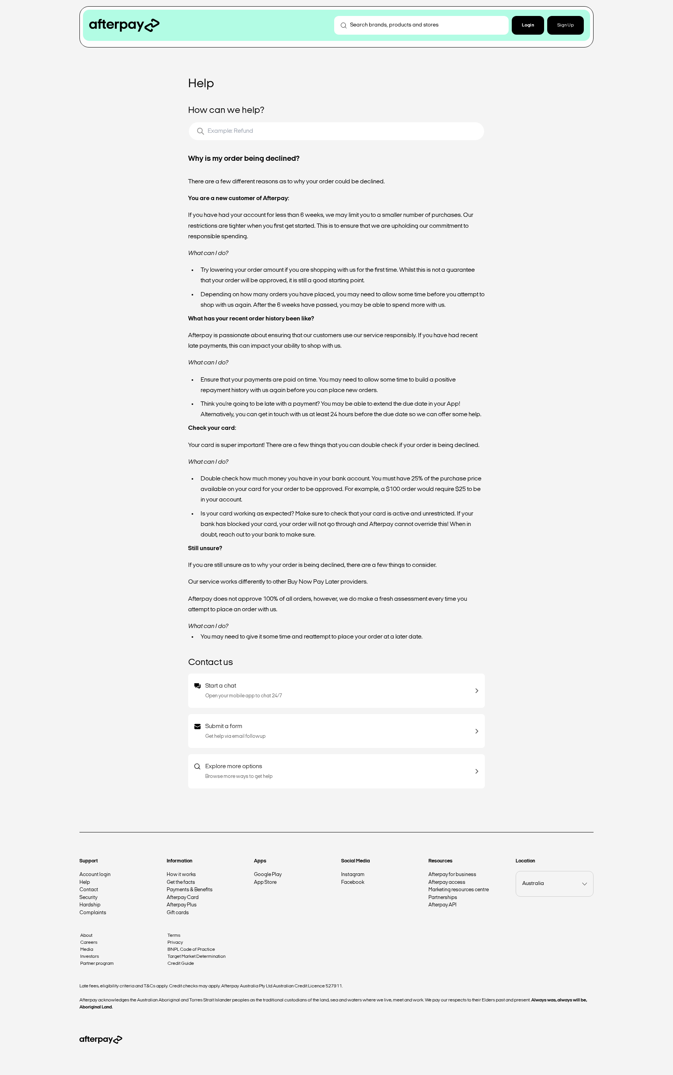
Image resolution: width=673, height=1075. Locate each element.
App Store (265, 882)
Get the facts (181, 882)
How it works (181, 874)
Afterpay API (442, 905)
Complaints (92, 912)
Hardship (89, 905)
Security (88, 897)
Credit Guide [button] (180, 963)
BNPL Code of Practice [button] (191, 949)
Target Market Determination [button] (196, 956)
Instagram (353, 874)
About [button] (86, 935)
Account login (95, 874)
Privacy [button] (175, 942)
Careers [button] (88, 942)
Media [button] (86, 949)
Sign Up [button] (565, 25)
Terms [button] (173, 935)
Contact (88, 889)
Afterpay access (446, 882)
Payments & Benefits (190, 889)
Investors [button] (89, 956)
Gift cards (178, 912)
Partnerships (442, 897)
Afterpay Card (183, 897)
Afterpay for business (452, 874)
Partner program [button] (97, 963)
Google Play (268, 874)
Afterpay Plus (182, 905)
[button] (528, 25)
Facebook (352, 882)
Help (84, 882)
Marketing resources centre (458, 889)
